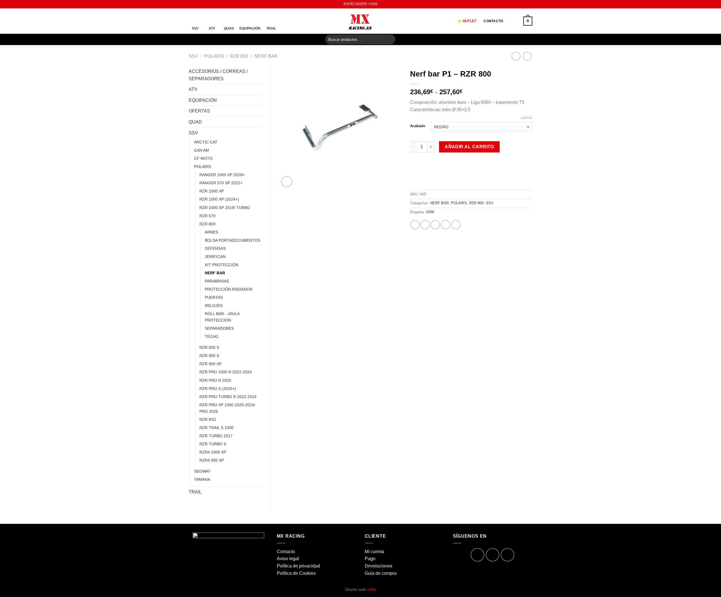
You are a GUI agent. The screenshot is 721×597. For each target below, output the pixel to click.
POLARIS (214, 56)
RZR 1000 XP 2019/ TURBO (224, 207)
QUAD (195, 122)
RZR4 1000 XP (212, 452)
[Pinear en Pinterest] (445, 224)
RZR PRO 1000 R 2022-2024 (225, 372)
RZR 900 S (209, 355)
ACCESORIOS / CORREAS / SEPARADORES (218, 75)
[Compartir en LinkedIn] (455, 224)
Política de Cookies (296, 573)
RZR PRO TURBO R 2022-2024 (228, 396)
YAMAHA (202, 479)
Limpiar (526, 118)
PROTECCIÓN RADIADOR (229, 289)
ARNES (211, 232)
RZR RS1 (207, 419)
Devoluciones (378, 566)
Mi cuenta (374, 551)
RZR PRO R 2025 (215, 380)
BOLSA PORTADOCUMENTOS (232, 240)
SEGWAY (202, 471)
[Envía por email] (435, 224)
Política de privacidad (298, 566)
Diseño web (360, 589)
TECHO (212, 336)
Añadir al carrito (469, 146)
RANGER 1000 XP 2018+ (222, 174)
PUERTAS (214, 297)
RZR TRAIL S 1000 (216, 427)
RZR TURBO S (212, 444)
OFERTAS (199, 111)
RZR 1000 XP (211, 191)
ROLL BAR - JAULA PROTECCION (222, 316)
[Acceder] (513, 21)
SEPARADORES (219, 328)
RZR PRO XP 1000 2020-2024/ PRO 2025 (227, 408)
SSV (193, 56)
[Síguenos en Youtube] (202, 4)
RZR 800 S (209, 347)
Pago (370, 558)
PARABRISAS (217, 281)
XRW (430, 212)
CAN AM (201, 150)
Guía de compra (381, 573)
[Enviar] (390, 39)
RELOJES (213, 305)
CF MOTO (203, 158)
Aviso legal (288, 558)
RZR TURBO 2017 (216, 436)
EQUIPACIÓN (203, 100)
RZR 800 (239, 56)
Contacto (493, 21)
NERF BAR (266, 56)
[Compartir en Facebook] (415, 224)
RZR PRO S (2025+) (217, 388)
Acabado (417, 126)
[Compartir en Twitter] (425, 224)
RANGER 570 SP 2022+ (220, 183)
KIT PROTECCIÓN (221, 264)
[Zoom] (286, 181)
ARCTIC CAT (205, 142)
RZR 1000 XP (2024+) (219, 199)
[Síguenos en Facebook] (191, 4)
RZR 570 (207, 216)
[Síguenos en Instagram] (197, 4)
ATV (193, 89)
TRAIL (195, 492)
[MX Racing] (360, 20)
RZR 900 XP (210, 364)
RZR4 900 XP (211, 460)
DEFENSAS (215, 248)
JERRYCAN (215, 256)
